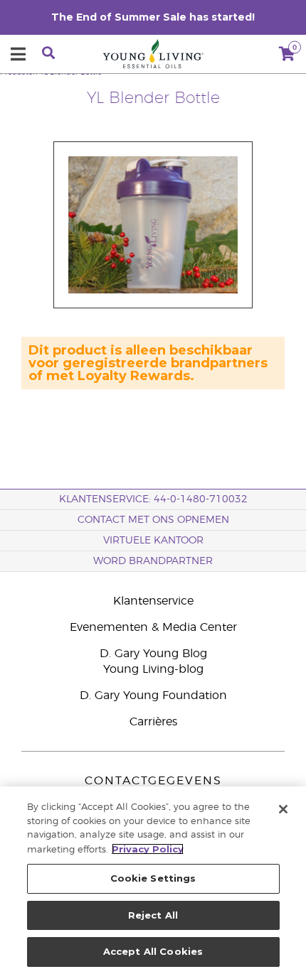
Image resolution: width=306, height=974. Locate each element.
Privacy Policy (148, 849)
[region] (153, 880)
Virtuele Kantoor (153, 541)
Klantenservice (153, 601)
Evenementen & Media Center (153, 627)
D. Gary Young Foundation (153, 695)
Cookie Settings (153, 878)
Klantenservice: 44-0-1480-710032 (153, 499)
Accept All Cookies (153, 951)
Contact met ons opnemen (153, 520)
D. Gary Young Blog (153, 653)
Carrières (153, 721)
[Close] (283, 809)
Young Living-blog (153, 669)
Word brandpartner (153, 561)
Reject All (153, 915)
